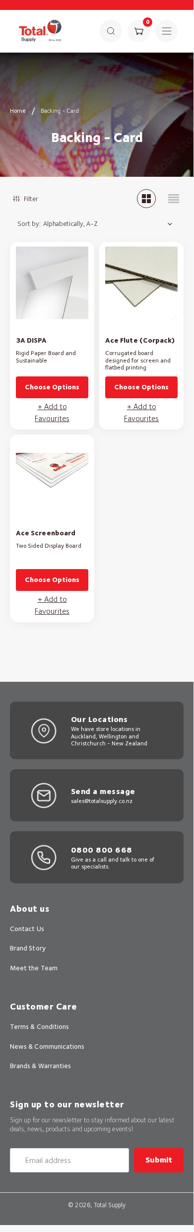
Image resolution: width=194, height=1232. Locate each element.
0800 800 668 (101, 850)
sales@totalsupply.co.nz (101, 800)
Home (18, 110)
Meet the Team (34, 968)
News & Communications (47, 1046)
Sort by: (29, 223)
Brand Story (28, 948)
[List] (174, 199)
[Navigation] (166, 31)
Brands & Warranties (40, 1066)
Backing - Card (60, 110)
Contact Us (27, 929)
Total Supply (110, 1205)
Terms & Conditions (39, 1026)
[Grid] (146, 199)
